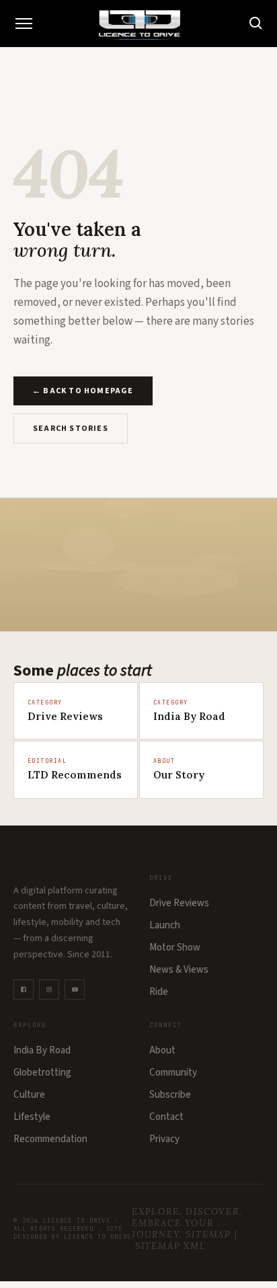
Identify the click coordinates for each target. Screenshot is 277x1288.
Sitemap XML (170, 1246)
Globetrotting (42, 1072)
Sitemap (208, 1234)
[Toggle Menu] (23, 23)
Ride (158, 992)
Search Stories (70, 428)
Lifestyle (31, 1117)
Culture (29, 1095)
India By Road (42, 1050)
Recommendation (50, 1139)
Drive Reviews (179, 903)
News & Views (178, 970)
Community (173, 1072)
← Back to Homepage (83, 391)
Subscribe (170, 1095)
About (162, 1050)
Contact (166, 1117)
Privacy (164, 1139)
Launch (164, 925)
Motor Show (174, 947)
